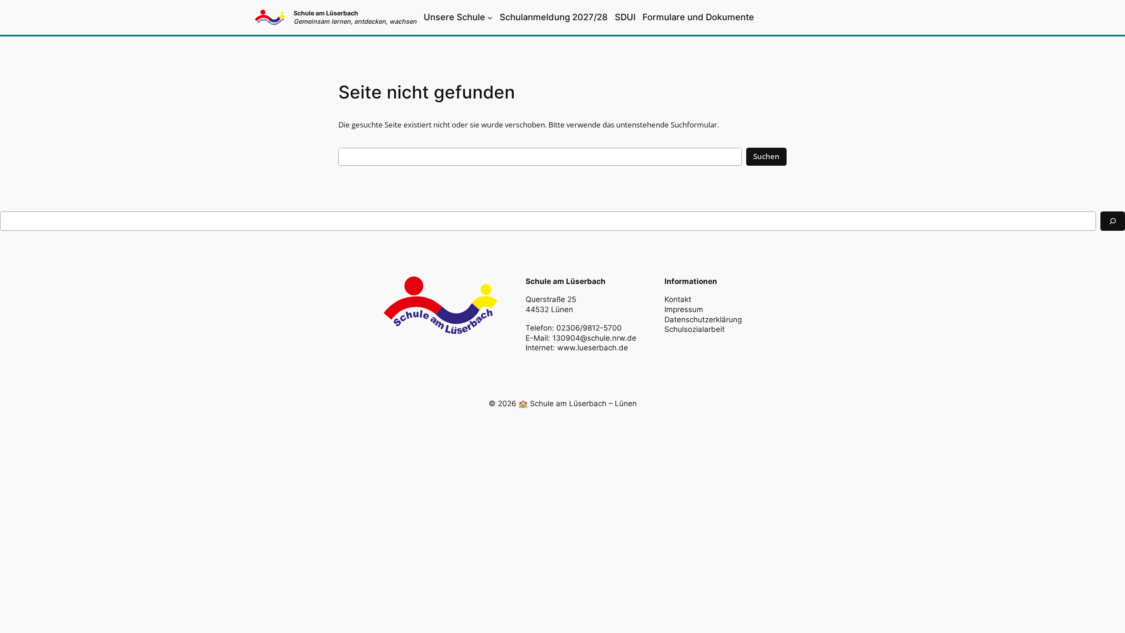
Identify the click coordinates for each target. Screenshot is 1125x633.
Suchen (766, 156)
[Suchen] (1112, 220)
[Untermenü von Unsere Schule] (490, 17)
